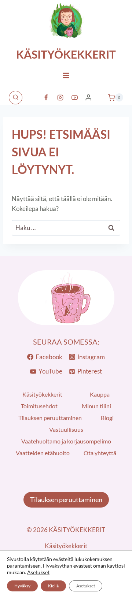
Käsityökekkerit (42, 394)
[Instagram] (60, 97)
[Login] (88, 97)
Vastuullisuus (66, 429)
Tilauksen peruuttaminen (50, 417)
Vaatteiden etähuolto (43, 452)
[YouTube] (75, 97)
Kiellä (53, 585)
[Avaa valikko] (66, 75)
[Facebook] (46, 97)
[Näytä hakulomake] (15, 97)
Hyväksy (22, 585)
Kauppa (100, 394)
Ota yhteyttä (100, 452)
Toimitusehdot (39, 405)
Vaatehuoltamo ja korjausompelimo (66, 441)
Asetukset (38, 572)
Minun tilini (96, 405)
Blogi (107, 417)
